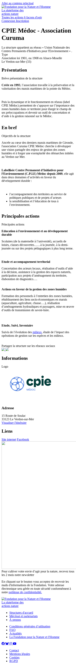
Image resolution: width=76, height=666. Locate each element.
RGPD (13, 661)
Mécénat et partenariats (23, 616)
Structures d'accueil (21, 612)
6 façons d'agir (33, 17)
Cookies (14, 657)
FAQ (12, 630)
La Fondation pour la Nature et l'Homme (34, 637)
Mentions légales (19, 654)
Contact (14, 650)
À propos (15, 619)
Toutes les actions (13, 17)
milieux (37, 332)
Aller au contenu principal (18, 3)
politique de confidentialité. (25, 592)
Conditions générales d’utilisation (29, 626)
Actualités (15, 633)
